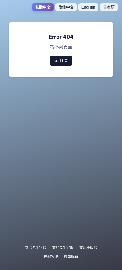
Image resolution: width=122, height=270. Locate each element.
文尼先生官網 (35, 248)
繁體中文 (43, 7)
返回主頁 (61, 61)
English (88, 7)
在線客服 (51, 256)
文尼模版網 (88, 248)
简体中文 (66, 7)
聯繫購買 (71, 256)
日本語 (109, 7)
